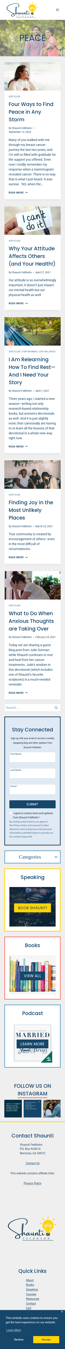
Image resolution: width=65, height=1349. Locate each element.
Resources (32, 1299)
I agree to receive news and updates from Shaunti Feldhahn (33, 815)
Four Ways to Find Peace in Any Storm (31, 112)
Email (13, 786)
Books (30, 1285)
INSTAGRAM (32, 1093)
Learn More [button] (13, 1330)
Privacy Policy (33, 1183)
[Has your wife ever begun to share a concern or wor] (52, 1108)
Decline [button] (18, 1339)
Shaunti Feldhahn (22, 128)
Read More (18, 192)
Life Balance (47, 351)
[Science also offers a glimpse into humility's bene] (13, 1108)
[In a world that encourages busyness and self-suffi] (32, 1108)
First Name (15, 754)
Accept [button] (46, 1339)
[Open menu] (57, 10)
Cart (28, 1308)
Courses (31, 1294)
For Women (29, 351)
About (30, 1280)
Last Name (15, 770)
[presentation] (32, 76)
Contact (31, 1303)
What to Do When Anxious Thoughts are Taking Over (31, 621)
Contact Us (33, 1163)
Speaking (32, 1289)
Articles (14, 96)
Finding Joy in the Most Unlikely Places (31, 510)
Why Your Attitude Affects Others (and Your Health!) (32, 256)
